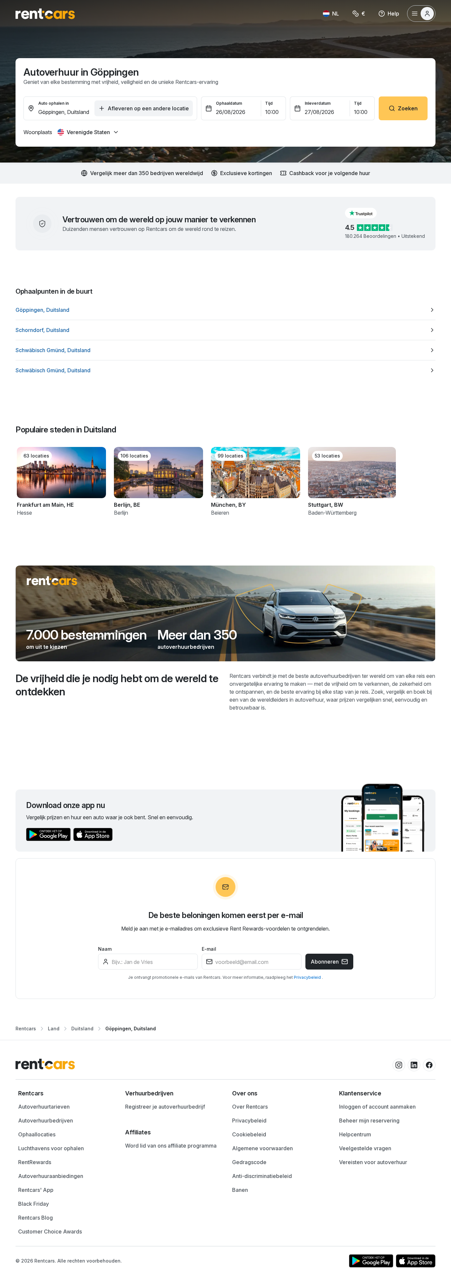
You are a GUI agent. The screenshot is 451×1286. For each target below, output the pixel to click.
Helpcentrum (355, 1134)
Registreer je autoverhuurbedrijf (165, 1106)
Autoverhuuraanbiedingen (50, 1176)
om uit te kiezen (46, 646)
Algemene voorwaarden (262, 1148)
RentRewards (34, 1162)
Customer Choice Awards (50, 1231)
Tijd (269, 103)
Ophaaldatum (229, 103)
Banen (240, 1190)
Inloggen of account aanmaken (377, 1106)
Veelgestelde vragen (365, 1148)
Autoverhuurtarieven (44, 1106)
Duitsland (82, 1028)
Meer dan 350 (197, 635)
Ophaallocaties (36, 1134)
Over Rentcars (250, 1106)
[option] (225, 309)
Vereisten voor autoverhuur (373, 1162)
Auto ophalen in (53, 103)
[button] (366, 213)
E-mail (209, 949)
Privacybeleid (308, 977)
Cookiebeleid (249, 1134)
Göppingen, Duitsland (130, 1028)
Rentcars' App (35, 1190)
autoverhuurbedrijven (185, 646)
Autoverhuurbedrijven (45, 1120)
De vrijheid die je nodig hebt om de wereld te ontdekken (117, 685)
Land (53, 1028)
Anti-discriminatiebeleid (262, 1176)
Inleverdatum (317, 103)
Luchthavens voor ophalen (51, 1148)
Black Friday (33, 1203)
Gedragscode (249, 1162)
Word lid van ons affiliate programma (171, 1145)
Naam (105, 949)
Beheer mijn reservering (369, 1120)
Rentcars (26, 1028)
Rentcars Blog (35, 1217)
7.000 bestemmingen (86, 635)
